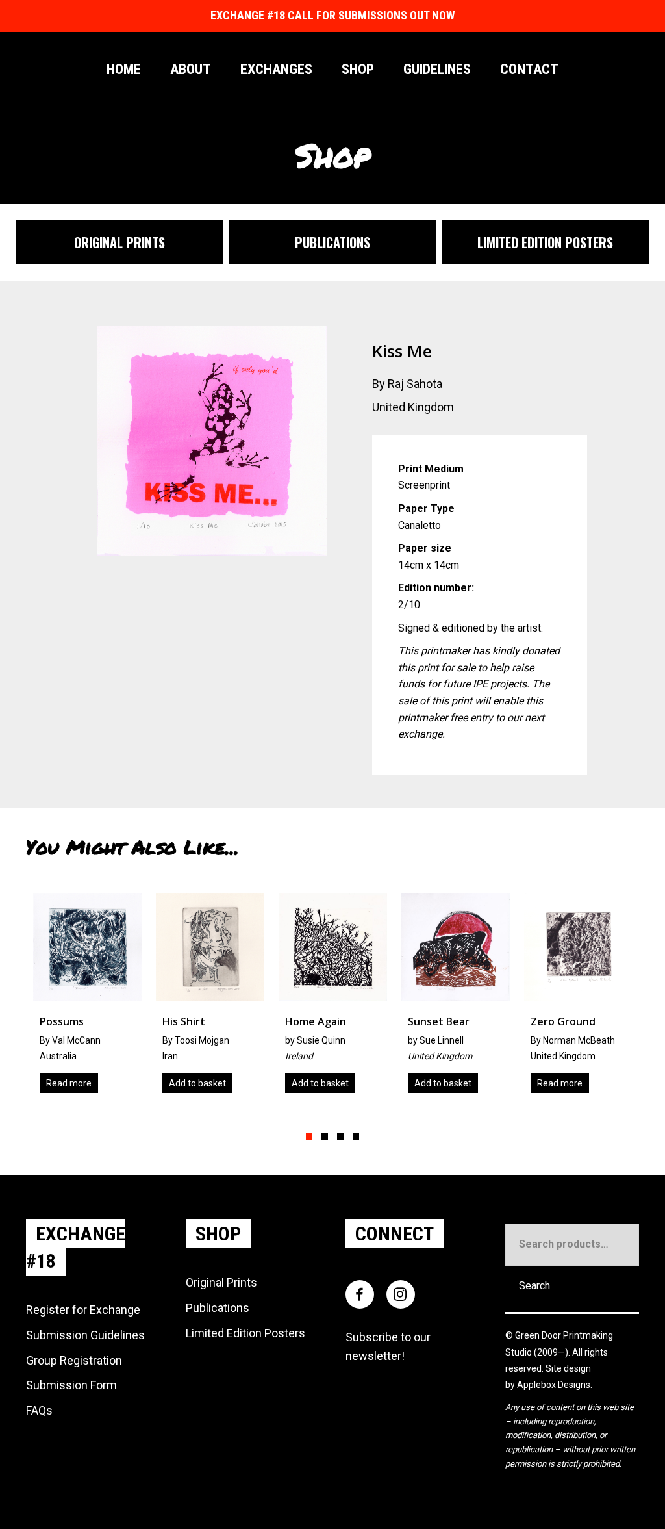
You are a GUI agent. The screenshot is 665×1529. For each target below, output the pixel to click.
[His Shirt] (104, 998)
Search (534, 1285)
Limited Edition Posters (245, 1333)
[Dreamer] (595, 998)
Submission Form (71, 1385)
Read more (454, 1083)
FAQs (39, 1410)
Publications (217, 1308)
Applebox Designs (553, 1385)
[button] (309, 1136)
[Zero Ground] (472, 998)
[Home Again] (227, 998)
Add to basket (91, 1083)
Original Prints (221, 1282)
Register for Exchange (83, 1310)
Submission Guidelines (85, 1335)
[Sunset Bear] (349, 998)
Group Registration (74, 1360)
